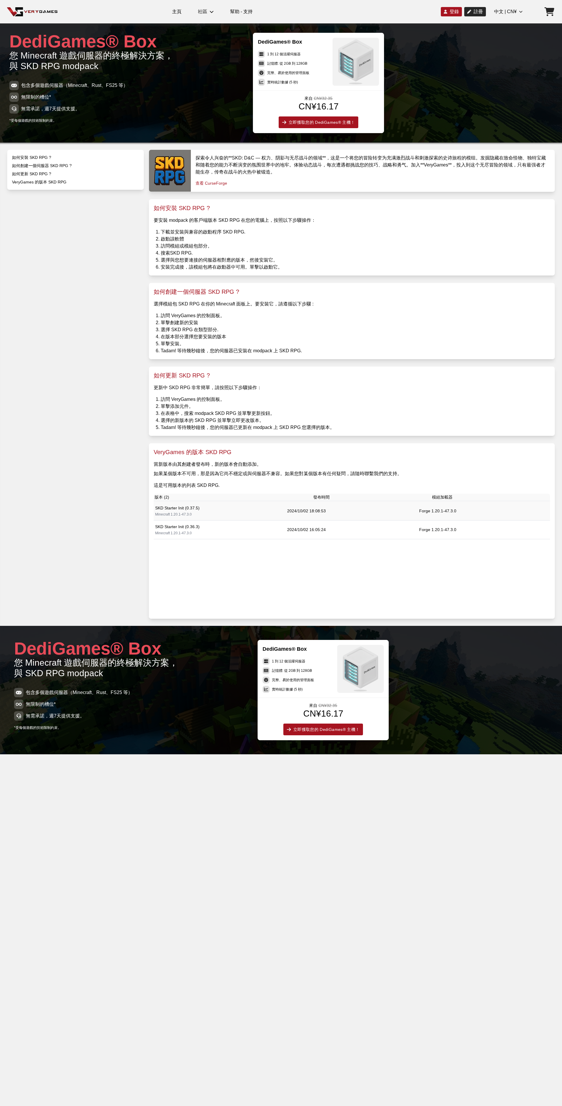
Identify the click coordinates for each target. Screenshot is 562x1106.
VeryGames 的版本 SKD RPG (39, 182)
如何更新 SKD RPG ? (31, 173)
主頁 (176, 11)
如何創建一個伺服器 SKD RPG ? (42, 165)
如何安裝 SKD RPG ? (31, 157)
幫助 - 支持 (241, 11)
